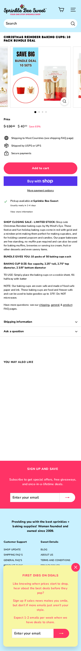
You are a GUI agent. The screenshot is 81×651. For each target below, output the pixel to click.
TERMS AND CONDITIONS (55, 560)
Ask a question (14, 331)
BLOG (44, 549)
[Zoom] (64, 101)
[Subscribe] (61, 633)
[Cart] (61, 9)
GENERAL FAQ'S (13, 560)
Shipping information (18, 322)
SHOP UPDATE (12, 549)
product (67, 305)
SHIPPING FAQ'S (13, 554)
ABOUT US (47, 554)
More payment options (40, 190)
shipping (44, 305)
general (55, 305)
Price (7, 119)
